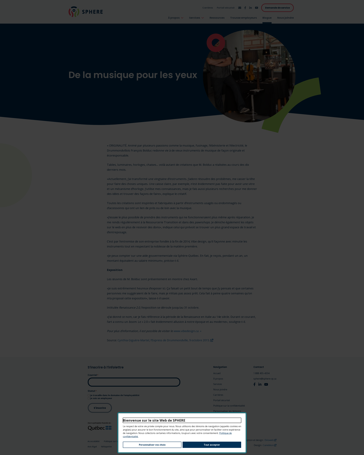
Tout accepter (212, 444)
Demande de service (277, 7)
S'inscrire (100, 408)
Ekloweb (270, 440)
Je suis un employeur (101, 398)
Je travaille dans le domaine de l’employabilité (114, 395)
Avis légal (92, 446)
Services (194, 17)
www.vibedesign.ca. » (187, 331)
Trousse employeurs (243, 17)
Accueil (217, 373)
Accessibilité (94, 441)
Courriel (93, 375)
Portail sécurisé (225, 7)
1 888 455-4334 (261, 373)
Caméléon (269, 445)
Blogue (267, 17)
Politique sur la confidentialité (229, 405)
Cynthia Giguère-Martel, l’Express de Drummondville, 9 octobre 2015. (165, 340)
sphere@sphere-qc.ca (264, 378)
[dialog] (182, 433)
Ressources (217, 17)
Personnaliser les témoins (227, 411)
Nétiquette (106, 446)
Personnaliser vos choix (152, 444)
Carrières (207, 7)
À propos (174, 17)
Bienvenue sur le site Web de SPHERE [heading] (154, 420)
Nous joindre (285, 17)
